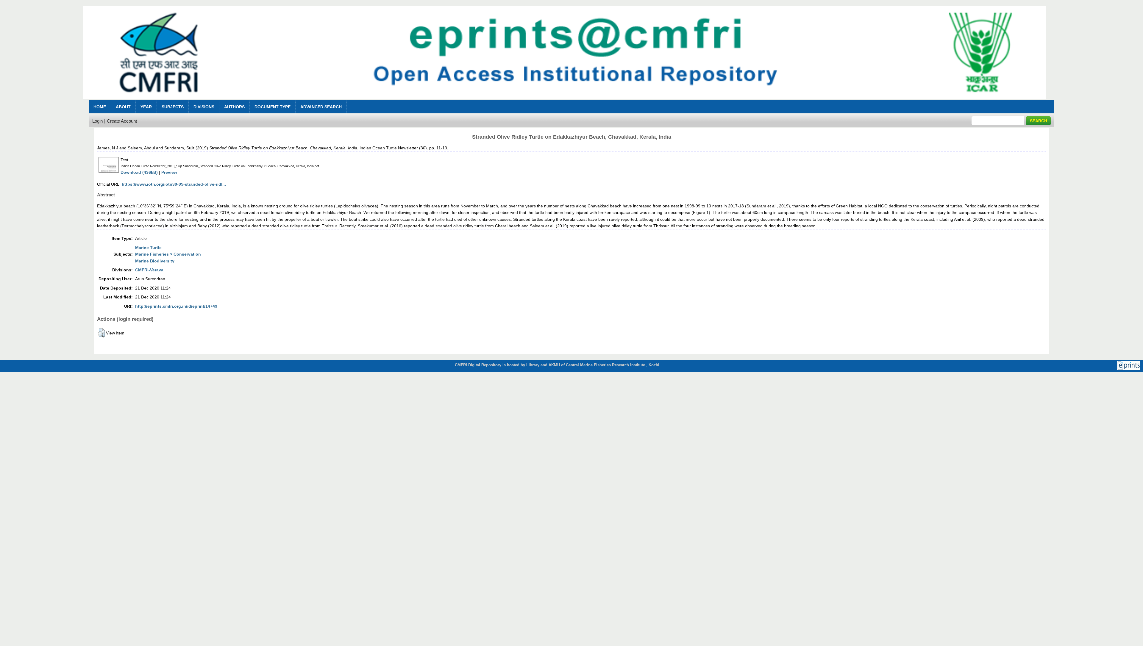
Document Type (272, 106)
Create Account (122, 120)
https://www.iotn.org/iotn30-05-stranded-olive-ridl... (174, 184)
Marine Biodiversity (154, 261)
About (123, 106)
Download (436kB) (139, 172)
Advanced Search (321, 106)
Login (97, 120)
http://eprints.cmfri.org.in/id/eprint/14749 (176, 306)
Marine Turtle (148, 247)
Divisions (203, 106)
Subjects (173, 106)
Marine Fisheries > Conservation (168, 254)
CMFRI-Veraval (150, 270)
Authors (234, 106)
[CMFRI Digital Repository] (564, 100)
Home (99, 106)
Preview (169, 172)
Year (146, 106)
